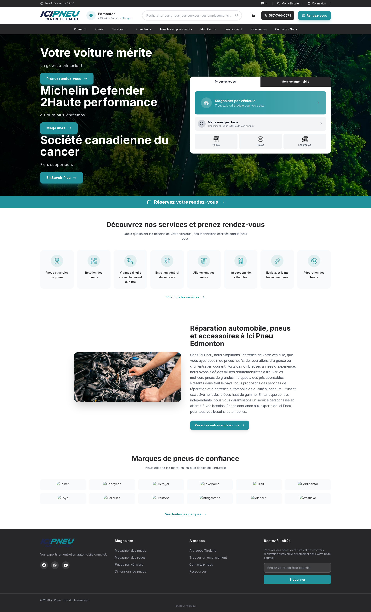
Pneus (78, 29)
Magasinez (55, 128)
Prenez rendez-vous (63, 79)
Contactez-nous (201, 564)
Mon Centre (208, 29)
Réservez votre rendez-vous (217, 425)
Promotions (143, 29)
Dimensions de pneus (130, 571)
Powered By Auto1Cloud (186, 606)
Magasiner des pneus (130, 550)
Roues (99, 29)
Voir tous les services (182, 297)
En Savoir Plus (58, 178)
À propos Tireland (202, 550)
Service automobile (295, 81)
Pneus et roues (225, 81)
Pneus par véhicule (129, 564)
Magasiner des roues (130, 557)
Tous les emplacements (176, 29)
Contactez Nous (286, 29)
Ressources (259, 29)
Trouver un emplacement (208, 557)
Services (117, 29)
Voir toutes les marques (183, 514)
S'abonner (297, 579)
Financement (233, 29)
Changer (126, 18)
